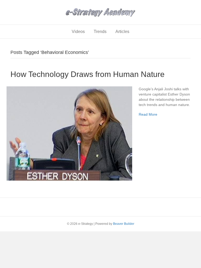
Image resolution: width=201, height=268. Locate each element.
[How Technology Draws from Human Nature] (69, 133)
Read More (148, 114)
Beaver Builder (123, 224)
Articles (122, 31)
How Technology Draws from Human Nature (87, 74)
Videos (78, 31)
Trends (100, 31)
